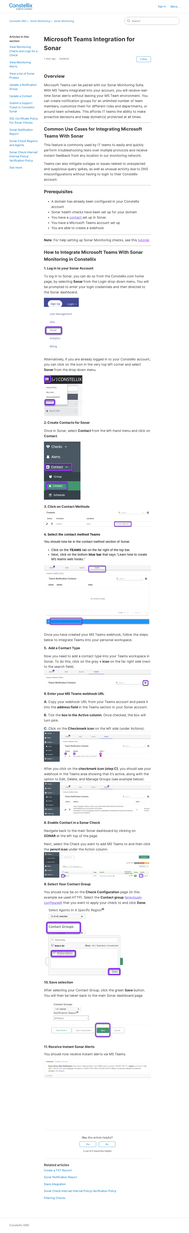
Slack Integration (55, 1184)
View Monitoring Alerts (20, 64)
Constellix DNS (17, 21)
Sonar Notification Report (21, 132)
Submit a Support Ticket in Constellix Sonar (22, 107)
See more (15, 167)
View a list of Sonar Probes (22, 76)
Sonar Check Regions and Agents (23, 143)
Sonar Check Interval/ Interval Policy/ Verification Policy (23, 156)
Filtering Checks (54, 1198)
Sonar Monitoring (40, 21)
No (107, 1144)
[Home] (20, 6)
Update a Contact (20, 96)
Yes (88, 1144)
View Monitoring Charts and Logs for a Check (23, 51)
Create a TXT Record (57, 1170)
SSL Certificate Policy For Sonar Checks (23, 120)
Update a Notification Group (23, 87)
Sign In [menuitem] (162, 6)
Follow (143, 59)
